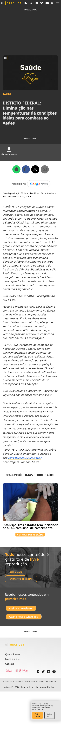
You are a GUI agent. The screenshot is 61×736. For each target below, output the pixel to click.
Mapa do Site (12, 659)
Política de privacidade (13, 682)
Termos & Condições (34, 682)
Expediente (51, 682)
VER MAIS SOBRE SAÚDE (30, 534)
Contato (9, 663)
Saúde (7, 94)
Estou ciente (37, 715)
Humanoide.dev (46, 687)
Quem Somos (12, 654)
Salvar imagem (9, 154)
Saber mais (49, 715)
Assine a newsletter (21, 608)
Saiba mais (16, 572)
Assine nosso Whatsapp (23, 616)
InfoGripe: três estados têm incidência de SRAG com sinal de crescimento (30, 526)
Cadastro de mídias (21, 578)
